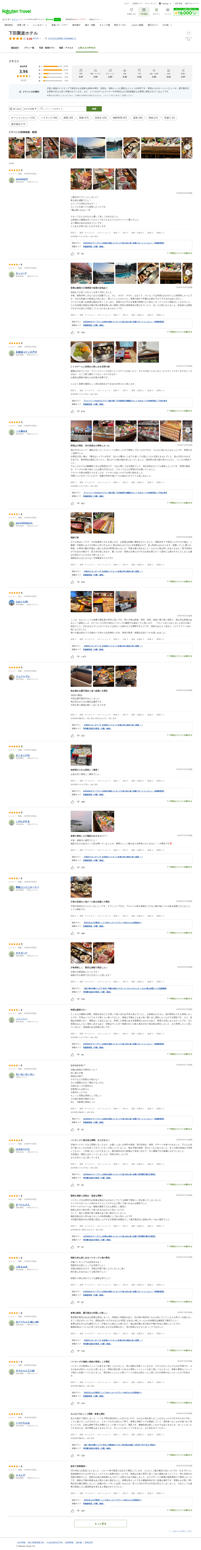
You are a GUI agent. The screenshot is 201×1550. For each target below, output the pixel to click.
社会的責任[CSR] (55, 1542)
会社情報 (21, 1542)
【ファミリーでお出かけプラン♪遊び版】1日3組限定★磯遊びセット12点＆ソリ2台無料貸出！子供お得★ (125, 401)
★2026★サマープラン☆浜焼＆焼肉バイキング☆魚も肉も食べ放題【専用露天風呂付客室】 (119, 1174)
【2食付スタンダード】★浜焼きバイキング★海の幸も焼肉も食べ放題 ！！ (113, 571)
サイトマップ (150, 3)
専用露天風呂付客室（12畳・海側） (97, 728)
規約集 (79, 1542)
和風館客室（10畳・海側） (94, 246)
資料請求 (89, 1542)
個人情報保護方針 (36, 1542)
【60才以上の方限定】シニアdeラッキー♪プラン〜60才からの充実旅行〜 (112, 922)
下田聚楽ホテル (23, 33)
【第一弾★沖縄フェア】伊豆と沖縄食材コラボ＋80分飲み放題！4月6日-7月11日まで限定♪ (119, 1445)
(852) (86, 47)
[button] (17, 147)
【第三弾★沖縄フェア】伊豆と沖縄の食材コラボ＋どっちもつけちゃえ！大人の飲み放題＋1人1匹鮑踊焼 (124, 988)
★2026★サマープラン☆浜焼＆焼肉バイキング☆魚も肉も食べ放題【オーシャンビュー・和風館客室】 (124, 243)
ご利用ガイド (137, 3)
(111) (46, 47)
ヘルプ (126, 3)
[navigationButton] (188, 147)
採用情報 (69, 1542)
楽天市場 (178, 3)
